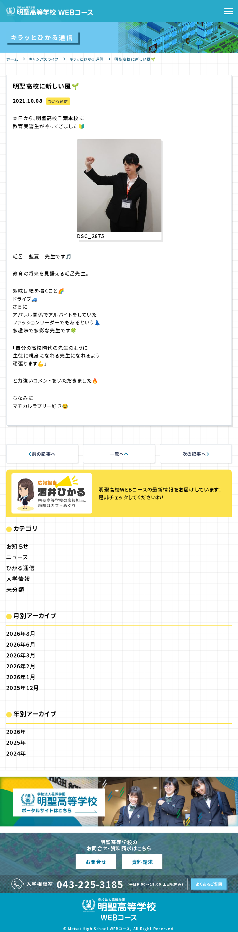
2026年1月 (21, 677)
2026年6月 (21, 644)
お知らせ (17, 546)
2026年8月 (21, 633)
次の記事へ (194, 454)
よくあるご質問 (209, 883)
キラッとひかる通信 (86, 59)
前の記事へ (43, 454)
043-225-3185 (90, 884)
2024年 (16, 753)
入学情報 (18, 578)
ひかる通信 (58, 101)
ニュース (17, 557)
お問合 (96, 861)
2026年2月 (21, 666)
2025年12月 (22, 687)
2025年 (16, 742)
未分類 (15, 589)
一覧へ (117, 454)
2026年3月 (21, 655)
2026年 (16, 731)
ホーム (12, 59)
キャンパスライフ (43, 59)
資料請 (142, 861)
